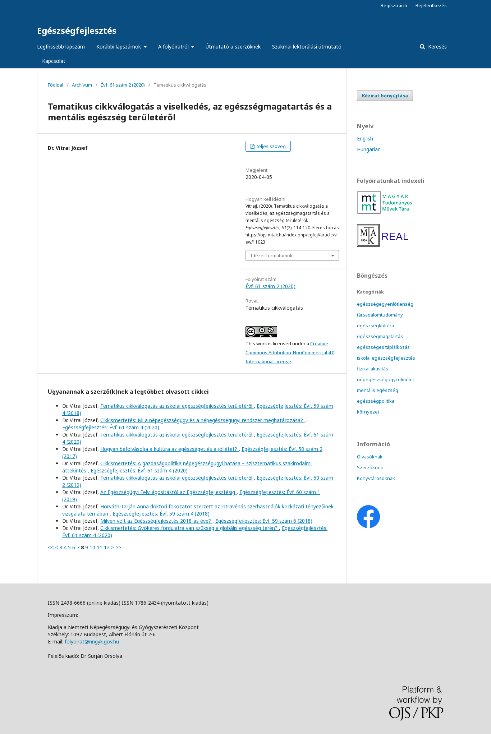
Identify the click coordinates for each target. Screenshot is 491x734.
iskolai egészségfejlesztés (386, 358)
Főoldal (55, 85)
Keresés (437, 46)
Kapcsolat (53, 60)
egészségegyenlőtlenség (385, 304)
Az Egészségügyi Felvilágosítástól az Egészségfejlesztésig (168, 492)
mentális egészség (377, 390)
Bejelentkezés (431, 5)
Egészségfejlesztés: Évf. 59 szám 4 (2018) (161, 513)
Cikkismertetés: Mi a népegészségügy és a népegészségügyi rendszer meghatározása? (202, 420)
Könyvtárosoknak (376, 478)
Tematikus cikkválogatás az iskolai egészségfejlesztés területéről (177, 405)
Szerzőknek (370, 467)
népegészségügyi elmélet (385, 379)
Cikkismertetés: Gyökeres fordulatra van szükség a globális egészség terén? (189, 528)
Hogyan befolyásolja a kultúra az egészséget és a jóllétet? (169, 449)
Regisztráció (394, 5)
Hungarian (369, 149)
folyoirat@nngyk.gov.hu (92, 641)
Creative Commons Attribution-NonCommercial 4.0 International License (290, 352)
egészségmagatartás (380, 336)
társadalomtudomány (380, 314)
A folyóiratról (174, 46)
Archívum (82, 85)
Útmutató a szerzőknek (233, 46)
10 (92, 547)
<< (51, 547)
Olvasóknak (369, 456)
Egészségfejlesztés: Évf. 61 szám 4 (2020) (110, 427)
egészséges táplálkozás (383, 347)
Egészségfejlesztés (76, 30)
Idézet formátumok (272, 255)
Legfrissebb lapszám (61, 46)
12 (107, 547)
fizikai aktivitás (372, 368)
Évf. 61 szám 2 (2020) (123, 85)
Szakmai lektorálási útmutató (306, 46)
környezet (368, 411)
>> (118, 547)
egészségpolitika (375, 401)
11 (99, 547)
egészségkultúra (375, 325)
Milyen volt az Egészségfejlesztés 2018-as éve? (156, 520)
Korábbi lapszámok (119, 46)
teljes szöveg (271, 146)
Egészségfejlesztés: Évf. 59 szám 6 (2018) (263, 520)
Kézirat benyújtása (385, 95)
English (365, 138)
